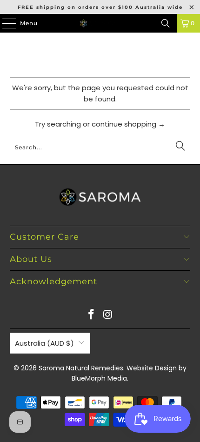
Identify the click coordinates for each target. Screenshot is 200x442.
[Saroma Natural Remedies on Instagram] (108, 315)
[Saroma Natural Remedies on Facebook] (91, 315)
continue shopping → (128, 124)
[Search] (165, 23)
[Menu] (4, 23)
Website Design (152, 368)
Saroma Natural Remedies (81, 368)
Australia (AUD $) (44, 343)
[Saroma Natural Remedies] (100, 23)
